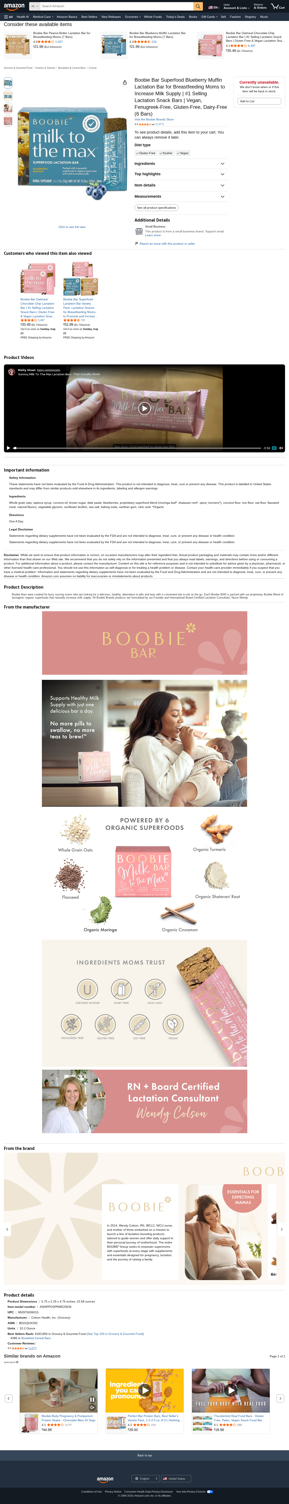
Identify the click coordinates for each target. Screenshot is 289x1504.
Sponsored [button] (9, 1362)
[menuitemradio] (274, 448)
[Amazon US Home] (105, 1480)
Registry (250, 16)
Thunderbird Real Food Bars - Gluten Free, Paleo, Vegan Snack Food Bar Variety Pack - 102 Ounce (239, 1418)
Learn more (153, 235)
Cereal (92, 67)
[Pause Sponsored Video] (92, 1400)
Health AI (23, 16)
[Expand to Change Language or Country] (156, 1479)
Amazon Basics (67, 16)
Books (193, 16)
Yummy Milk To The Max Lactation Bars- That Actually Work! (59, 374)
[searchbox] (116, 6)
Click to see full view (72, 227)
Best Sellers (89, 16)
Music (264, 16)
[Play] (7, 448)
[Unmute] (281, 448)
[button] (8, 17)
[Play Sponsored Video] (145, 1391)
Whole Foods (153, 16)
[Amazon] (15, 6)
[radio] (8, 83)
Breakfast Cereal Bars (36, 1338)
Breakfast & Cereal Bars (72, 67)
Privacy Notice (113, 1491)
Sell (223, 16)
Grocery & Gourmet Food (18, 67)
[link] (38, 46)
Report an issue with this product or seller (167, 243)
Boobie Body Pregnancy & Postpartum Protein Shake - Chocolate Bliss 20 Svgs (68, 1418)
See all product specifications (156, 207)
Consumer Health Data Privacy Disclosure (148, 1491)
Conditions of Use (91, 1491)
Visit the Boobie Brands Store (154, 119)
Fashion (235, 16)
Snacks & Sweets (45, 67)
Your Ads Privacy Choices (190, 1491)
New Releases (111, 16)
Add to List (247, 101)
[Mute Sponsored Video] (92, 1408)
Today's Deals (175, 16)
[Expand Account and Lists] (249, 8)
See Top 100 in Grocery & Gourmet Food (115, 1334)
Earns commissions (48, 369)
